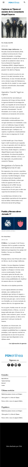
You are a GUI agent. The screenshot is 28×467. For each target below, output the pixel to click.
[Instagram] (19, 365)
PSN (20, 446)
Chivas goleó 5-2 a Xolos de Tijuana (10, 397)
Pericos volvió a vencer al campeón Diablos (11, 401)
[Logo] (14, 2)
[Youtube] (15, 365)
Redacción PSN (8, 43)
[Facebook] (8, 365)
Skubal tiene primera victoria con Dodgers (11, 394)
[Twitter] (12, 365)
